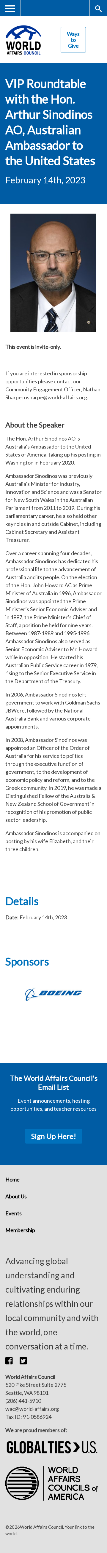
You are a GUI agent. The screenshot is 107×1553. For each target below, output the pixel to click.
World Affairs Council (23, 40)
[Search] (98, 8)
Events (13, 1213)
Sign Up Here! (53, 1136)
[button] (12, 1360)
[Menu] (10, 8)
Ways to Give (73, 40)
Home (12, 1179)
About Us (16, 1196)
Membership (20, 1230)
